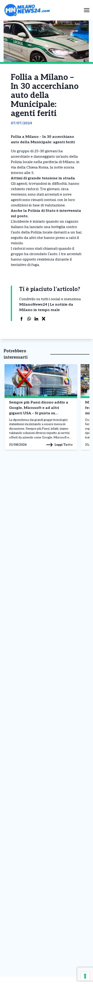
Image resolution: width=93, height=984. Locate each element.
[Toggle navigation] (86, 10)
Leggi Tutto (63, 445)
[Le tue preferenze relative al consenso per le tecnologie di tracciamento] (85, 976)
